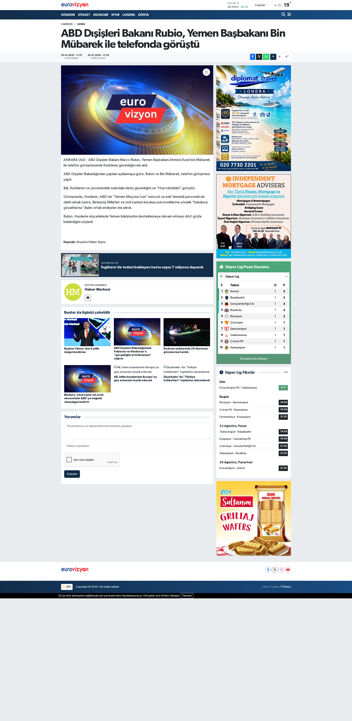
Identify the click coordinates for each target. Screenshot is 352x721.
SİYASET (84, 14)
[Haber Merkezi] (73, 292)
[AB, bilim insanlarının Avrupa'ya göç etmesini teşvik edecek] (137, 369)
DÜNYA (143, 14)
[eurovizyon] (75, 5)
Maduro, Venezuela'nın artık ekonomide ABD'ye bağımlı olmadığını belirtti (84, 398)
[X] (275, 570)
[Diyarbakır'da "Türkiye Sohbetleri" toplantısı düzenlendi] (187, 369)
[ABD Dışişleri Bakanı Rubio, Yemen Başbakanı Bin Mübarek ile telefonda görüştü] (137, 110)
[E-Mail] (88, 298)
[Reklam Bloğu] (253, 118)
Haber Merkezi (97, 289)
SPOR (115, 14)
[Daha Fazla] (273, 57)
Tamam (187, 595)
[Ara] (283, 15)
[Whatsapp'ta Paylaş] (266, 57)
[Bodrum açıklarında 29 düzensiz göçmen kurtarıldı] (187, 332)
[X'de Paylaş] (259, 57)
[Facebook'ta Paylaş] (252, 57)
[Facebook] (268, 570)
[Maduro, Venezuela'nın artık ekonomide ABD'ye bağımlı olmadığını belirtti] (87, 378)
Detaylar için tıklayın (253, 358)
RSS (68, 586)
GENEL (81, 24)
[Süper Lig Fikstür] (286, 372)
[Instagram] (281, 570)
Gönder (72, 474)
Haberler (67, 24)
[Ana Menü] (288, 15)
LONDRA (128, 14)
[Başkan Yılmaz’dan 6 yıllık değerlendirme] (87, 332)
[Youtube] (288, 570)
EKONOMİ (100, 14)
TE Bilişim (285, 586)
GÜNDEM (68, 14)
